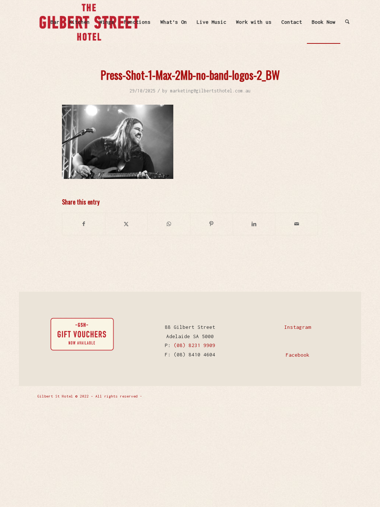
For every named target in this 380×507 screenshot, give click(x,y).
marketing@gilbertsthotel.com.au (210, 91)
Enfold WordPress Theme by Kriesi (180, 396)
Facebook (297, 355)
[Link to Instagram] (337, 395)
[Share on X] (126, 224)
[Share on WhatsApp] (169, 224)
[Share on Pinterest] (211, 224)
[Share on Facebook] (83, 224)
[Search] (347, 21)
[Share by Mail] (296, 224)
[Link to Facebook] (325, 395)
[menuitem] (55, 21)
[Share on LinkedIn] (254, 224)
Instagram (297, 327)
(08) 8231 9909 (194, 345)
